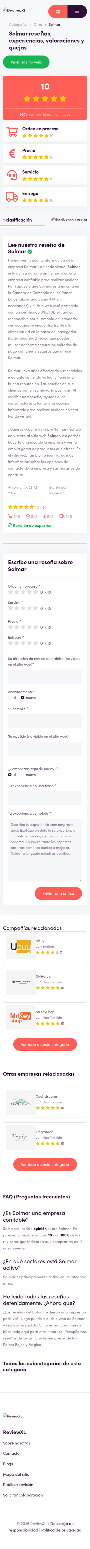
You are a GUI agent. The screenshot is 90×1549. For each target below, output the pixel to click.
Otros (38, 24)
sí (15, 697)
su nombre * (18, 708)
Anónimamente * (22, 691)
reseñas (9, 1337)
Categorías (18, 24)
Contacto (11, 1453)
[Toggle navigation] (77, 11)
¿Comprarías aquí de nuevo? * (33, 768)
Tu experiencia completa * (29, 813)
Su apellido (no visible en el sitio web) (38, 736)
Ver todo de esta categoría (45, 1044)
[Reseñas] (14, 11)
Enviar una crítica (58, 893)
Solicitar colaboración (23, 1494)
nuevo (31, 697)
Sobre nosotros (16, 1442)
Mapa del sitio (16, 1474)
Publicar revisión (18, 1484)
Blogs (8, 1463)
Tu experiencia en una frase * (32, 785)
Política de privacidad (61, 1529)
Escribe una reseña (70, 219)
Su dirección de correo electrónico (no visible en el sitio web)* (44, 661)
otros (7, 1283)
